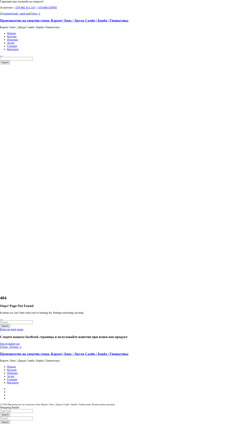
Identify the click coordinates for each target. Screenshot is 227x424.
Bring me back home (11, 329)
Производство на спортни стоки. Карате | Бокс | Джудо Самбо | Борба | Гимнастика (64, 20)
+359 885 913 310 (24, 7)
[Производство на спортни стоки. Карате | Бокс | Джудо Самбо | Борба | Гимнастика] (15, 13)
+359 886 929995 (47, 7)
